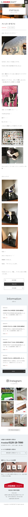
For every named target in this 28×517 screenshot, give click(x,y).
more (13, 371)
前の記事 (14, 280)
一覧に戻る (14, 284)
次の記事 (14, 288)
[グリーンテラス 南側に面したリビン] (7, 394)
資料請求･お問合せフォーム (13, 453)
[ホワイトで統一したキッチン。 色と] (7, 420)
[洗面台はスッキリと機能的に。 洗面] (20, 420)
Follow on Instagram (15, 429)
